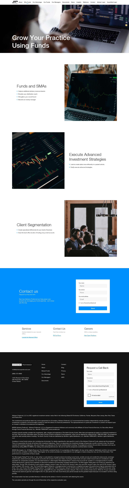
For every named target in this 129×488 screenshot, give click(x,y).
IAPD (62, 377)
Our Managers (56, 2)
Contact (92, 2)
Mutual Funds (46, 371)
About (20, 2)
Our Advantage (37, 2)
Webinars (86, 2)
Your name (81, 283)
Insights (78, 2)
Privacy (63, 371)
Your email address (83, 296)
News (73, 2)
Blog (62, 367)
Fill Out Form (57, 335)
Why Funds (27, 2)
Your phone (82, 289)
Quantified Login (112, 2)
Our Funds (47, 2)
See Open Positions (90, 335)
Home (43, 364)
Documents (65, 2)
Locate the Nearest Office (29, 337)
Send (93, 308)
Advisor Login (101, 2)
